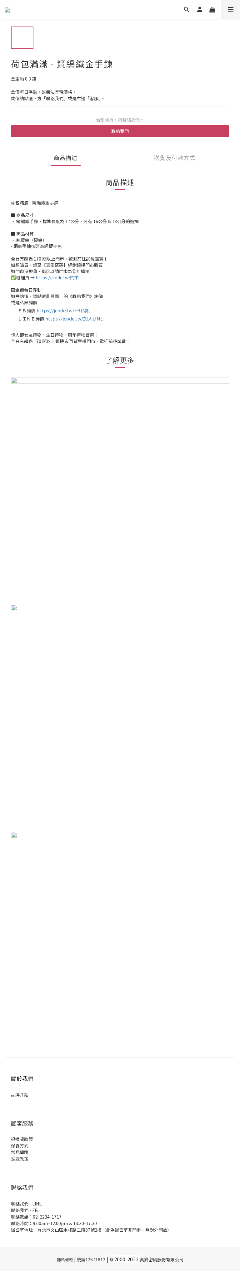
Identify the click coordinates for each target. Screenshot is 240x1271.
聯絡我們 (120, 131)
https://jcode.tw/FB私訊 (63, 310)
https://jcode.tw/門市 (57, 277)
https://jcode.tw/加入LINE (74, 318)
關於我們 (22, 1078)
